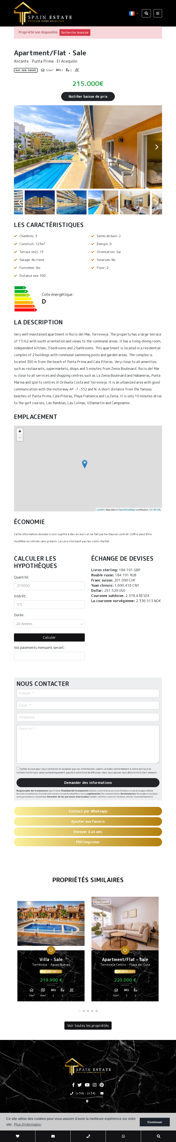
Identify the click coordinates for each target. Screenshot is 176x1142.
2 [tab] (84, 1011)
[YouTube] (87, 1085)
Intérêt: (20, 596)
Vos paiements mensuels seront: (39, 647)
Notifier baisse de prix (88, 96)
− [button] (19, 437)
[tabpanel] (51, 950)
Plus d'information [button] (27, 1124)
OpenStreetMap (126, 509)
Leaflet (100, 509)
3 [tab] (88, 1011)
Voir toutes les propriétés (88, 1025)
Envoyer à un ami (88, 831)
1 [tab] (79, 1011)
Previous (19, 147)
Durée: (19, 615)
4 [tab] (92, 1011)
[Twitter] (79, 1085)
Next (156, 147)
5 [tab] (97, 1011)
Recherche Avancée (74, 32)
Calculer (49, 637)
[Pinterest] (102, 1085)
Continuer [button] (154, 1122)
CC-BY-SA (154, 509)
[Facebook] (73, 1085)
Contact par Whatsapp (88, 811)
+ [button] (19, 431)
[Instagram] (95, 1085)
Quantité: (21, 577)
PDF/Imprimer (88, 842)
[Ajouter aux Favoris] (51, 950)
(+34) (80, 1093)
